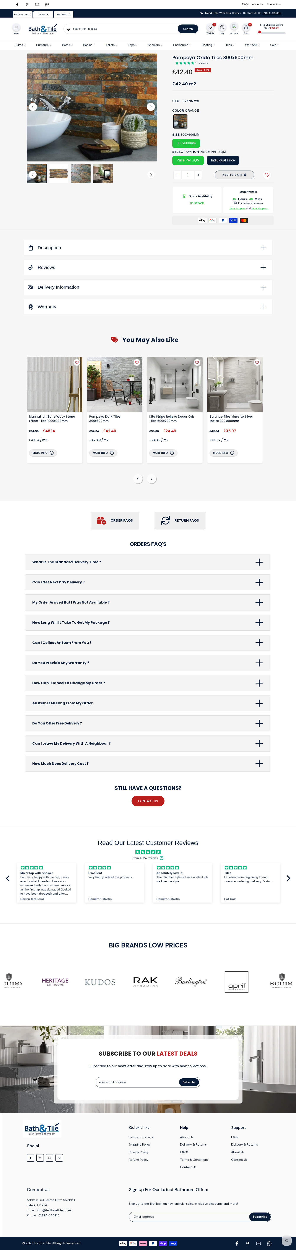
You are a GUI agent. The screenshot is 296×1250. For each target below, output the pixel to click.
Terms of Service (141, 1137)
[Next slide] (151, 107)
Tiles (229, 45)
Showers (154, 45)
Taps (131, 45)
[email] (37, 4)
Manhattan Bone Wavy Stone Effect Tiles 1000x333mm (52, 418)
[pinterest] (27, 4)
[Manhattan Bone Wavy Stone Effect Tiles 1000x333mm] (54, 385)
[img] (148, 852)
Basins (87, 45)
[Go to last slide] (33, 107)
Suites (19, 45)
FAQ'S (184, 1152)
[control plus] (198, 175)
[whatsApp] (47, 4)
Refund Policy (138, 1160)
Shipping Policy (140, 1144)
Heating (207, 45)
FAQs (245, 4)
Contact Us (274, 4)
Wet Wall (251, 45)
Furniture (42, 45)
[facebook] (17, 4)
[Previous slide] (138, 478)
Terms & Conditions (194, 1160)
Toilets (110, 45)
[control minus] (177, 175)
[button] (37, 173)
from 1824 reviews (145, 858)
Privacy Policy (138, 1152)
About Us (258, 4)
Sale (273, 45)
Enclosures (180, 45)
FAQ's (235, 1137)
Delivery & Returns (193, 1144)
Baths (66, 45)
